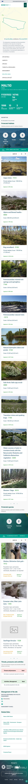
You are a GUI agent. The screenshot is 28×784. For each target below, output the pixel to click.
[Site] (9, 5)
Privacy (11, 779)
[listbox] (19, 1)
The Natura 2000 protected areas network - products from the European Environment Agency (13, 731)
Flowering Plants (12, 535)
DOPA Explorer (6, 746)
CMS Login (21, 779)
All (3, 149)
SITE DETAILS (5, 56)
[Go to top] (26, 781)
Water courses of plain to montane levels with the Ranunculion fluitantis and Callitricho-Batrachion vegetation (12, 453)
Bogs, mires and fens (12, 149)
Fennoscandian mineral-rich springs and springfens (13, 282)
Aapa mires (9, 178)
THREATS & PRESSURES (8, 67)
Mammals (22, 535)
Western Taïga (11, 490)
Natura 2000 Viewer (8, 716)
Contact (6, 779)
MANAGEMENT (6, 70)
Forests (23, 149)
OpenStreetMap (9, 39)
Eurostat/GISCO (23, 39)
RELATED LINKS (6, 74)
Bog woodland (11, 247)
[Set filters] (25, 154)
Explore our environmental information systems (14, 774)
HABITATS (4, 60)
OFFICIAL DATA (6, 77)
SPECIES (4, 63)
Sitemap (15, 779)
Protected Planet (7, 752)
